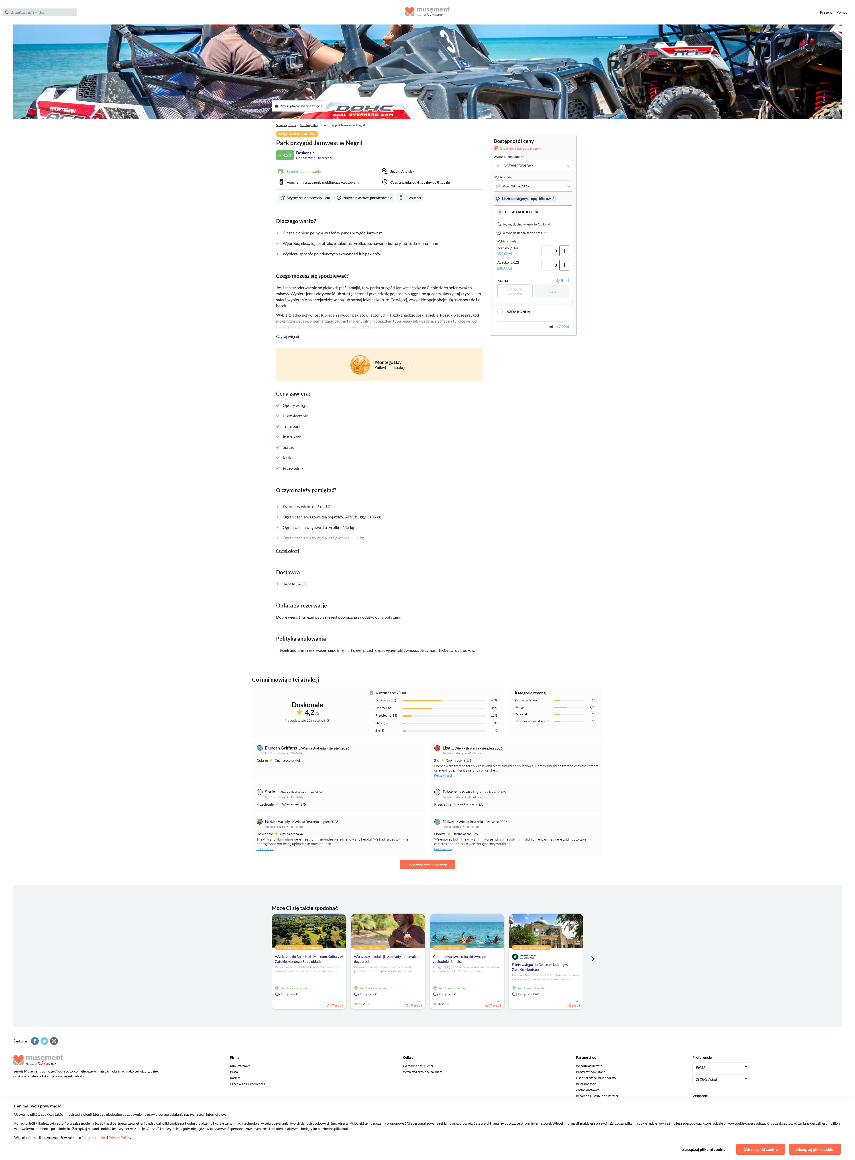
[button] (533, 211)
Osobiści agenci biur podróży (596, 1078)
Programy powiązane (590, 1072)
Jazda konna (517, 311)
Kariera (235, 1078)
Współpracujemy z (589, 1066)
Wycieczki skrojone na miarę (422, 1072)
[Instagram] (53, 1041)
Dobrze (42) (383, 708)
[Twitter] (43, 1041)
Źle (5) (379, 730)
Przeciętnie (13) (386, 715)
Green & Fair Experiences (247, 1084)
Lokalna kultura (521, 212)
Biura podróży (586, 1084)
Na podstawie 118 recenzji (314, 158)
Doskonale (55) (385, 700)
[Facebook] (34, 1041)
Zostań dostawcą (587, 1090)
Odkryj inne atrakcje (391, 367)
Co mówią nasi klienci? (418, 1066)
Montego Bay (309, 125)
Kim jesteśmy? (240, 1066)
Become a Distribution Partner (597, 1096)
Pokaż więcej (443, 775)
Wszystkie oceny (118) (390, 693)
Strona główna (286, 125)
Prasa (234, 1072)
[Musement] (427, 12)
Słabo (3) (381, 723)
